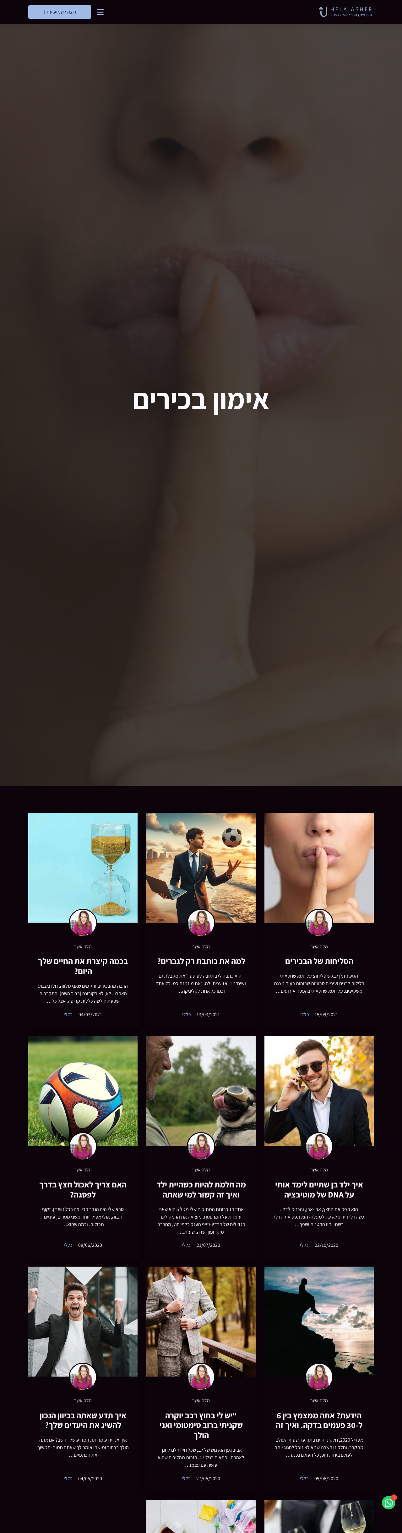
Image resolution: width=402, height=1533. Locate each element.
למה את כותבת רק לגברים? (201, 961)
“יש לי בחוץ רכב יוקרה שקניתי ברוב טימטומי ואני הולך (201, 1425)
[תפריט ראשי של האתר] (100, 12)
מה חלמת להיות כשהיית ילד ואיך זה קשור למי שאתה (201, 1189)
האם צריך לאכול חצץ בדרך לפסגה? (83, 1189)
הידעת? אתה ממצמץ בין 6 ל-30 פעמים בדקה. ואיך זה (319, 1420)
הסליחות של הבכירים (319, 961)
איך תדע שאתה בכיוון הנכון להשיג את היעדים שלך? (83, 1420)
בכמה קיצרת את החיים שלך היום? (83, 966)
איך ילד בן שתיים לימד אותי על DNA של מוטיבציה (319, 1189)
